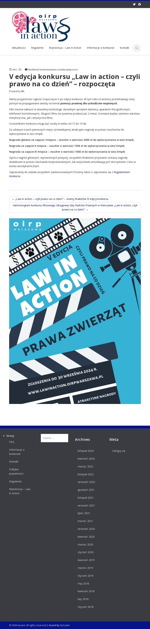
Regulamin (37, 47)
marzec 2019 (85, 568)
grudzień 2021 (86, 489)
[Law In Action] (41, 26)
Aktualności (19, 47)
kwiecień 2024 (86, 458)
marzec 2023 (85, 466)
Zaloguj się (118, 450)
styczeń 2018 (85, 607)
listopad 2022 (86, 474)
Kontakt (124, 47)
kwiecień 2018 (86, 591)
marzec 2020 (85, 544)
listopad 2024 (86, 450)
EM (22, 91)
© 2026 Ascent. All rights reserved (27, 625)
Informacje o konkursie (100, 47)
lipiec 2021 (84, 513)
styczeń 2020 (85, 552)
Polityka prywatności (16, 471)
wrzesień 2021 (86, 505)
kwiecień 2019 (86, 560)
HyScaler (65, 625)
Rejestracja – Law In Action (65, 47)
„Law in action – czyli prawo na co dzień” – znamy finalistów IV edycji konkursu (60, 199)
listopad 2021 (86, 497)
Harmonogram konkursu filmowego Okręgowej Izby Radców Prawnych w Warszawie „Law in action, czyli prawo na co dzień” (75, 207)
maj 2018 (83, 583)
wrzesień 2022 (86, 482)
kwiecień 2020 (86, 536)
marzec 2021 (85, 521)
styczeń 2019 (85, 575)
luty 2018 (83, 599)
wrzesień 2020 (86, 529)
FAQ (11, 442)
